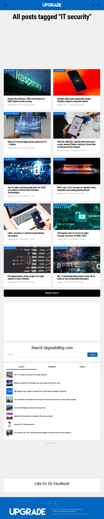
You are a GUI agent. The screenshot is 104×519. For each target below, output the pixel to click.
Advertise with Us (75, 509)
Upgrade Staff (13, 105)
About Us (55, 509)
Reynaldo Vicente (63, 150)
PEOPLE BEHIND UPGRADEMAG (64, 511)
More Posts (52, 293)
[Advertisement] (52, 45)
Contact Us (64, 509)
